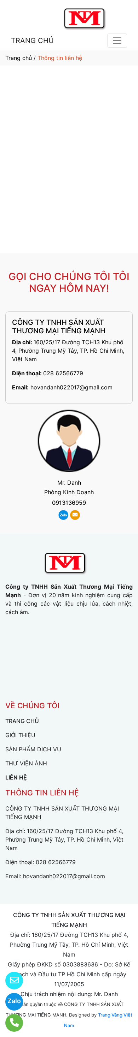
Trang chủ (18, 57)
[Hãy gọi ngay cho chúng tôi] (9, 1023)
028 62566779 (63, 373)
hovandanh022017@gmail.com (71, 387)
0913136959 (69, 502)
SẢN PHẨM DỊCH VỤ (33, 749)
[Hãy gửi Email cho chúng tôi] (9, 980)
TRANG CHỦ (32, 40)
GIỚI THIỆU (20, 735)
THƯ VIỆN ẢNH (26, 763)
